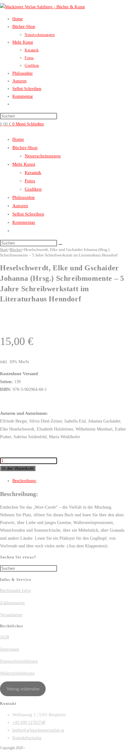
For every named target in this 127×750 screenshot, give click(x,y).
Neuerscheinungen (43, 155)
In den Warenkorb (18, 468)
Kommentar (23, 222)
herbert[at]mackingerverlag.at (38, 730)
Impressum (9, 649)
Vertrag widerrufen (22, 689)
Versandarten (11, 615)
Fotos (30, 180)
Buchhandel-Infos (15, 590)
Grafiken (33, 189)
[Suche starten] (60, 244)
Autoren (20, 205)
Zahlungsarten (12, 603)
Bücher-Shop (25, 147)
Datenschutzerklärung (19, 661)
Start (4, 249)
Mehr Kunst (23, 164)
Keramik (33, 172)
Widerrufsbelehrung (17, 673)
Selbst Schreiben (28, 214)
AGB (4, 637)
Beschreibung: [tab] (24, 480)
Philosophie (23, 197)
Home (18, 139)
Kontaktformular (27, 738)
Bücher (16, 249)
